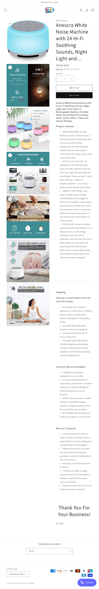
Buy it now (74, 95)
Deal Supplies (16, 583)
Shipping (59, 69)
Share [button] (61, 523)
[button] (5, 10)
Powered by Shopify (28, 583)
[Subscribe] (70, 551)
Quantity (59, 73)
